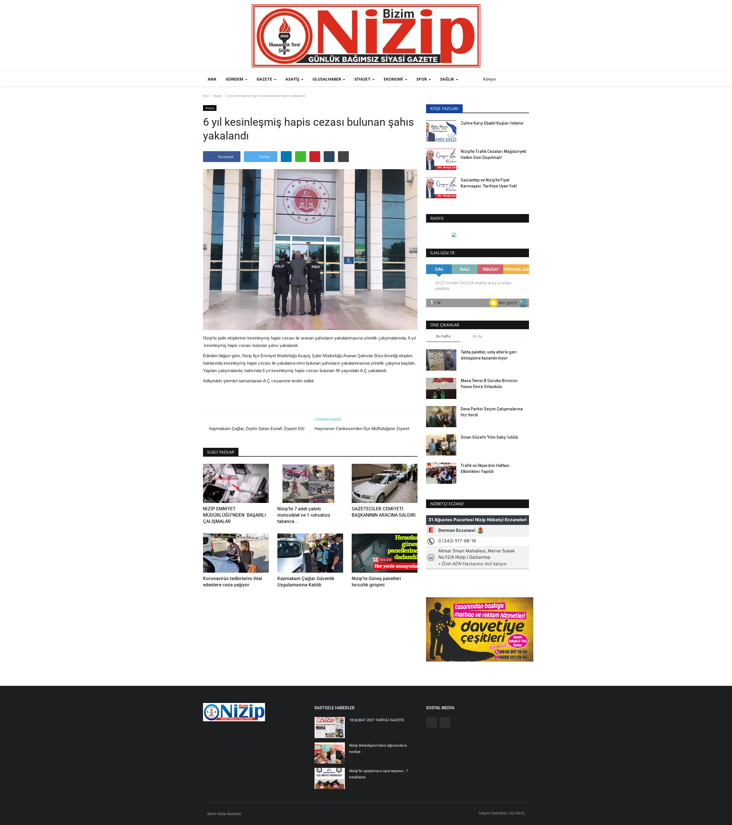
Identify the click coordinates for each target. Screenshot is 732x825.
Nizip (221, 813)
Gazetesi (234, 813)
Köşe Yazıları (444, 108)
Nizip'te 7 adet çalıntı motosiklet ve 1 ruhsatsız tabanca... (303, 515)
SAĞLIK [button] (447, 79)
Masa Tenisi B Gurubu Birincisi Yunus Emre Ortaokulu (489, 383)
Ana (212, 79)
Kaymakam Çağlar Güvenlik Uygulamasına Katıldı (305, 582)
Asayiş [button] (293, 79)
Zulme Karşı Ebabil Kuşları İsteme (492, 123)
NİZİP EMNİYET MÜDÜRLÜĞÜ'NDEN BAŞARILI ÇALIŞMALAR (234, 515)
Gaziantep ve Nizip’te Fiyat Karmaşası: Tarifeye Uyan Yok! (489, 183)
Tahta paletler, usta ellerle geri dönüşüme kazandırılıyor (489, 355)
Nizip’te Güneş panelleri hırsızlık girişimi (376, 582)
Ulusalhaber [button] (327, 79)
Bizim (212, 813)
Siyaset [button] (363, 79)
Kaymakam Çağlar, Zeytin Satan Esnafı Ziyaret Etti (257, 428)
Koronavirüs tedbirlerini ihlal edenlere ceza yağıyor (232, 582)
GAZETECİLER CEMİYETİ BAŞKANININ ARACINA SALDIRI (383, 512)
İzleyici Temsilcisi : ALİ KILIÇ (502, 813)
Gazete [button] (264, 79)
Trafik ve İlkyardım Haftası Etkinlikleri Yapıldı (485, 468)
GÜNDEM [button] (235, 79)
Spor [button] (422, 79)
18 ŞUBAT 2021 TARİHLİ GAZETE (376, 720)
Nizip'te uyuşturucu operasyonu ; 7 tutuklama (378, 774)
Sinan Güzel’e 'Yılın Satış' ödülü (489, 437)
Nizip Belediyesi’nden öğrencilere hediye (378, 748)
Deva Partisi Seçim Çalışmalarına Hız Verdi (492, 412)
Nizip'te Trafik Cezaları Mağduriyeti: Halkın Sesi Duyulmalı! (494, 154)
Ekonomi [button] (394, 79)
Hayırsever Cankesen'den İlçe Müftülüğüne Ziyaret (362, 428)
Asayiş (217, 95)
